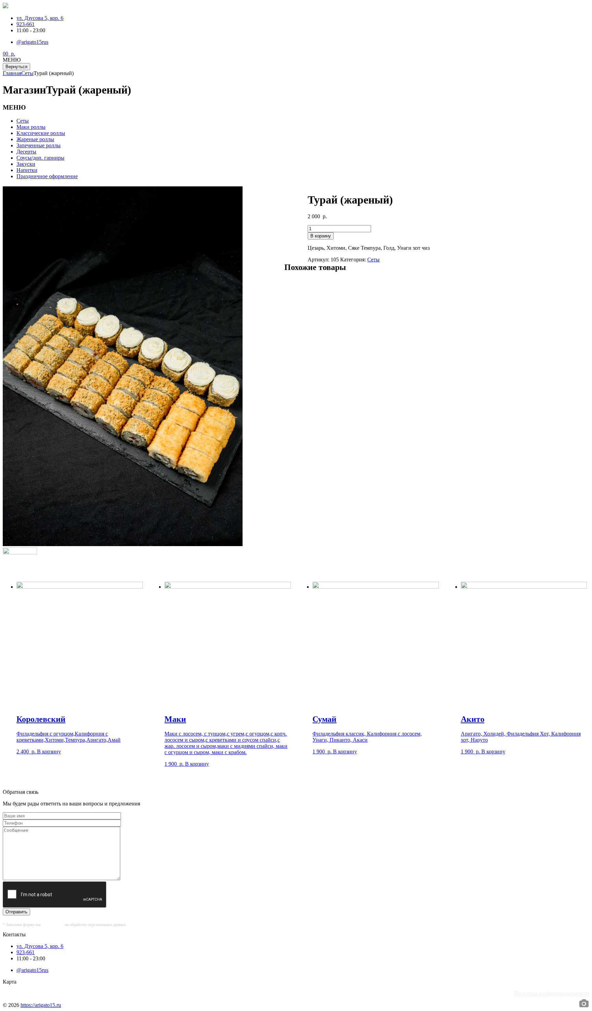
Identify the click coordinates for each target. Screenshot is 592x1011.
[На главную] (5, 6)
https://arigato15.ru (41, 1005)
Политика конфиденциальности (551, 993)
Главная (12, 73)
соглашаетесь (52, 924)
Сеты (27, 73)
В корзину (320, 235)
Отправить (16, 911)
